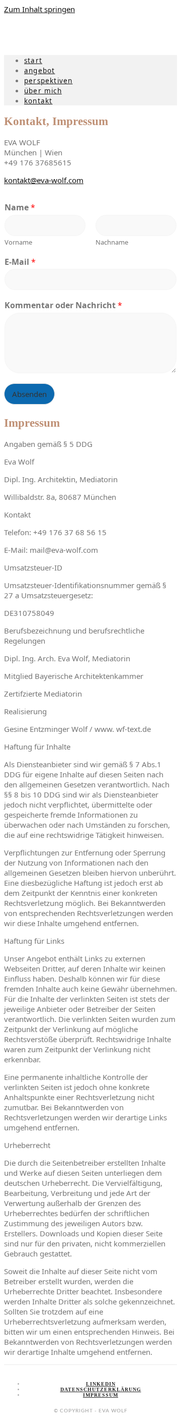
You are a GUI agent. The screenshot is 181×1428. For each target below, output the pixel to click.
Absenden (29, 394)
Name (20, 207)
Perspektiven (48, 80)
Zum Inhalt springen (39, 9)
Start (33, 60)
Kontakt (38, 100)
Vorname (18, 242)
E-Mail (20, 262)
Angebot (39, 70)
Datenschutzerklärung (100, 1389)
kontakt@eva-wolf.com (43, 180)
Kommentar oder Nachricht (63, 305)
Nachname (112, 242)
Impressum (100, 1395)
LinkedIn (101, 1384)
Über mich (43, 90)
